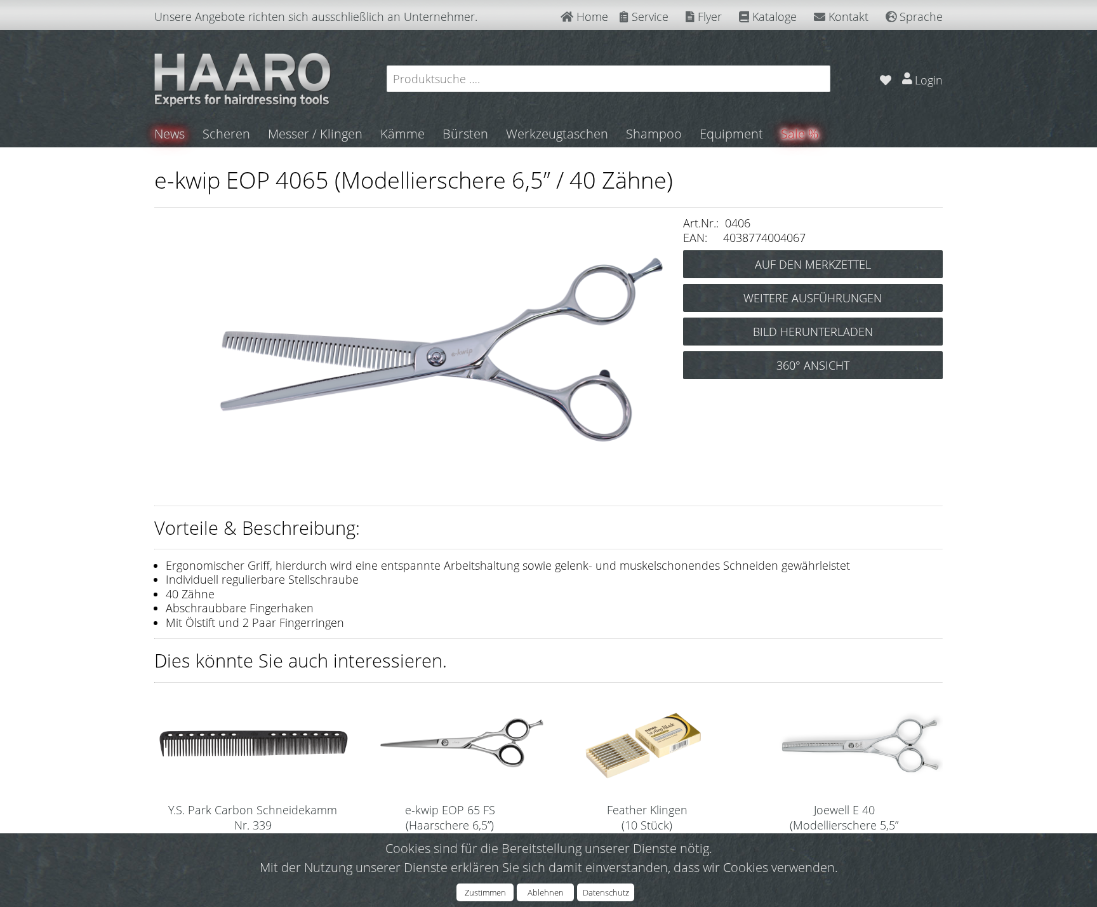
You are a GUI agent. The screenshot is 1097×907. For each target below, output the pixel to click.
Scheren (226, 133)
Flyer (708, 16)
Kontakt (846, 16)
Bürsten (465, 133)
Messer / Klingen (315, 133)
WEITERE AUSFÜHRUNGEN (812, 298)
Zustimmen (485, 892)
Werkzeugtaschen (557, 133)
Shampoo (654, 133)
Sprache (919, 16)
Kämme (402, 133)
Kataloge (773, 16)
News (169, 133)
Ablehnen (546, 892)
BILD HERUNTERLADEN (813, 331)
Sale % (799, 133)
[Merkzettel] (885, 78)
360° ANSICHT (812, 365)
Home (590, 16)
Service (648, 16)
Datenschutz (606, 892)
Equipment (731, 133)
